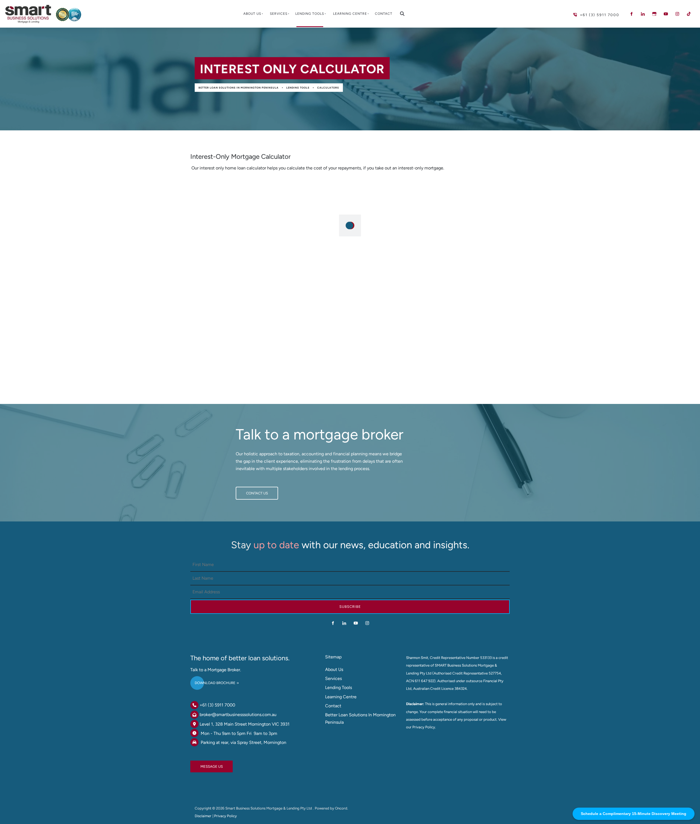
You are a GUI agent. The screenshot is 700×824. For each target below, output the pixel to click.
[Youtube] (665, 13)
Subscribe (350, 607)
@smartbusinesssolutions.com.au (244, 714)
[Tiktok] (688, 13)
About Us (252, 14)
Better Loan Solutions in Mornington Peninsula (239, 87)
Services (278, 14)
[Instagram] (677, 13)
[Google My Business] (654, 13)
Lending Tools (309, 14)
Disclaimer (203, 816)
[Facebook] (631, 13)
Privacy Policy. (424, 727)
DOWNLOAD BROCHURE (210, 681)
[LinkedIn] (642, 13)
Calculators (328, 87)
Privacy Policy (225, 816)
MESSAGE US (201, 764)
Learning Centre (350, 14)
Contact (383, 14)
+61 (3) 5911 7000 (217, 705)
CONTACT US (247, 490)
